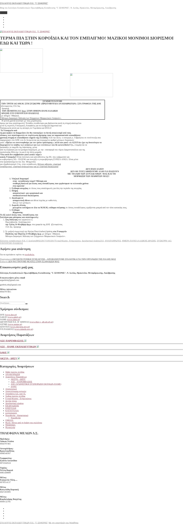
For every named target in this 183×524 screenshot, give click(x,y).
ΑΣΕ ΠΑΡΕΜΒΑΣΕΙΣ (12, 340)
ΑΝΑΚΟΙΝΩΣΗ (12, 374)
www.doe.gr (10, 315)
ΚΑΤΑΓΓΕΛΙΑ (12, 410)
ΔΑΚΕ (3, 352)
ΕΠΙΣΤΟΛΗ (10, 408)
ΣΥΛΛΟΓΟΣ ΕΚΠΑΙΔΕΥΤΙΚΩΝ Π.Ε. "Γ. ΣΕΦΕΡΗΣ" (24, 3)
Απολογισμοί (11, 389)
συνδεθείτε (29, 254)
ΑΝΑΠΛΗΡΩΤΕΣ (113, 241)
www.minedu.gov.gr (23, 329)
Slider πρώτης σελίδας (14, 372)
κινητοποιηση (11, 413)
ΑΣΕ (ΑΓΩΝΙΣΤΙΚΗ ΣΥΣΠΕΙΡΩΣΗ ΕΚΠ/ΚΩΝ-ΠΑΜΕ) (36, 384)
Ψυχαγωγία (10, 427)
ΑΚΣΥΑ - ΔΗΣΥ (9, 358)
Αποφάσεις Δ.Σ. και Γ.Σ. (15, 394)
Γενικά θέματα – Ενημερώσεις (18, 398)
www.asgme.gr (14, 324)
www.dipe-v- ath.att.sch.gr (41, 322)
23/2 (102, 241)
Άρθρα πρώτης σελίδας (15, 396)
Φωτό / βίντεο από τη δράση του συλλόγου (23, 423)
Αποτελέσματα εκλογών (15, 391)
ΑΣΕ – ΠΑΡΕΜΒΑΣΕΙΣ (21, 382)
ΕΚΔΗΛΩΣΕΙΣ (12, 406)
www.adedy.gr (14, 317)
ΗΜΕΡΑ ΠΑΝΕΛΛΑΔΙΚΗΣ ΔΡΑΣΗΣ (139, 241)
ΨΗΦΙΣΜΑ (10, 425)
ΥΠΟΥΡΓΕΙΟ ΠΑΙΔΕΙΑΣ (11, 243)
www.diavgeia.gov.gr (20, 327)
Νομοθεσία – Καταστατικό (16, 415)
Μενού (3, 13)
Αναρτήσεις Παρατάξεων (16, 377)
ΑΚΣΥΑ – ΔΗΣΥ (18, 379)
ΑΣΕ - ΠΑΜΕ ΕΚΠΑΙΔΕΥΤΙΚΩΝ (18, 346)
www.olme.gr (13, 319)
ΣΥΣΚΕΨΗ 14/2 (164, 241)
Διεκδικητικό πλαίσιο (91, 241)
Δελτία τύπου (11, 401)
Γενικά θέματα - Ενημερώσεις (68, 241)
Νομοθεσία (15, 418)
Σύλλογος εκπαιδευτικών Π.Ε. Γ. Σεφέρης (18, 241)
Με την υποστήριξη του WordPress (63, 523)
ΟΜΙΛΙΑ (9, 420)
